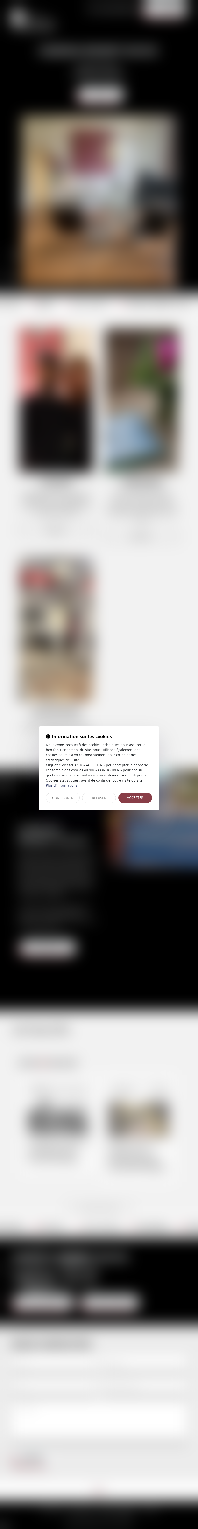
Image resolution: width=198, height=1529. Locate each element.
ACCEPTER (135, 797)
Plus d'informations (61, 785)
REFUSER (99, 798)
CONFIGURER (62, 798)
